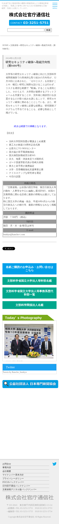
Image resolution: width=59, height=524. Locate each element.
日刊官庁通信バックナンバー (16, 486)
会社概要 (6, 471)
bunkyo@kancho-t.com (14, 234)
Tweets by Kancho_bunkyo (15, 372)
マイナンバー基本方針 (13, 475)
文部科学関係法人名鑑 (29, 305)
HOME (5, 45)
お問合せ (6, 464)
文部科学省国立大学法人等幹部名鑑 (29, 280)
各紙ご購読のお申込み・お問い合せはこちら (29, 268)
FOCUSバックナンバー (13, 482)
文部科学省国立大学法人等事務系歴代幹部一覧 (29, 293)
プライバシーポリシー (13, 478)
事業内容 (6, 467)
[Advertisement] (30, 418)
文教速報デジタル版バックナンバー (19, 489)
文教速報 (14, 45)
